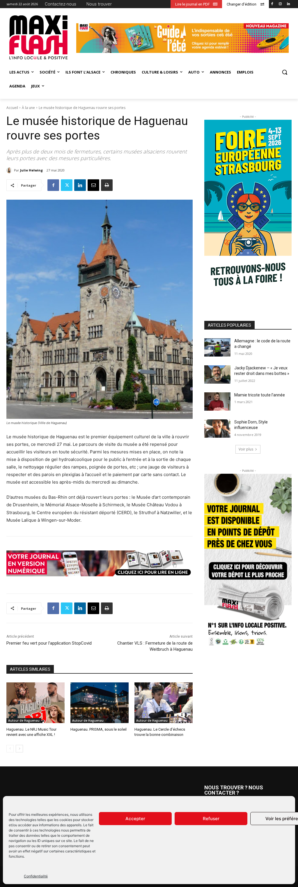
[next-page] (19, 748)
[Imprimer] (107, 185)
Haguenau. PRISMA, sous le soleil (98, 729)
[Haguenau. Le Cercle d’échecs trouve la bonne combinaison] (163, 702)
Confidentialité (36, 876)
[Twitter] (66, 185)
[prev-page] (10, 748)
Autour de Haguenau (24, 720)
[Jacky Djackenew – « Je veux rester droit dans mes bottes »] (217, 374)
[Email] (93, 185)
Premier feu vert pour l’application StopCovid (49, 643)
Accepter (135, 818)
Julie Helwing (31, 170)
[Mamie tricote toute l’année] (217, 401)
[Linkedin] (288, 4)
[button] (285, 72)
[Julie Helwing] (10, 170)
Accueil (12, 107)
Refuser (211, 818)
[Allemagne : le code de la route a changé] (217, 347)
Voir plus (246, 449)
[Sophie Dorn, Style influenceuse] (217, 428)
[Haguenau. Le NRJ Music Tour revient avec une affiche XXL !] (35, 702)
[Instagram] (280, 4)
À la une (28, 107)
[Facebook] (272, 4)
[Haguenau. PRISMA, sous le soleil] (99, 702)
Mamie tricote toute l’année (259, 395)
